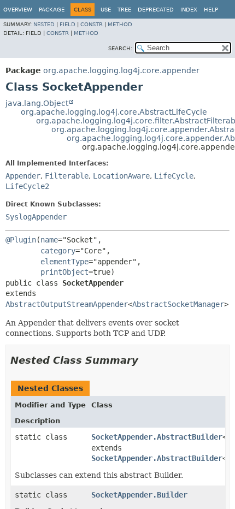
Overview (17, 10)
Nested (44, 24)
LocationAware (121, 175)
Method (120, 24)
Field (67, 24)
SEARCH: (120, 48)
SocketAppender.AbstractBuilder (156, 437)
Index (188, 10)
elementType (64, 261)
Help (211, 10)
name (49, 239)
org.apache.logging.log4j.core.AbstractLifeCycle (114, 112)
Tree (124, 10)
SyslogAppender (36, 216)
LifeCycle (173, 175)
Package (51, 10)
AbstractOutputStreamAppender (66, 304)
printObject (64, 272)
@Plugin (20, 239)
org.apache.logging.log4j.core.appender (121, 70)
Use (106, 10)
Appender (22, 175)
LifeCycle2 (27, 186)
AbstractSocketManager (178, 304)
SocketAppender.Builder (139, 494)
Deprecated (156, 10)
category (57, 250)
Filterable (67, 175)
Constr (91, 24)
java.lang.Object (36, 103)
